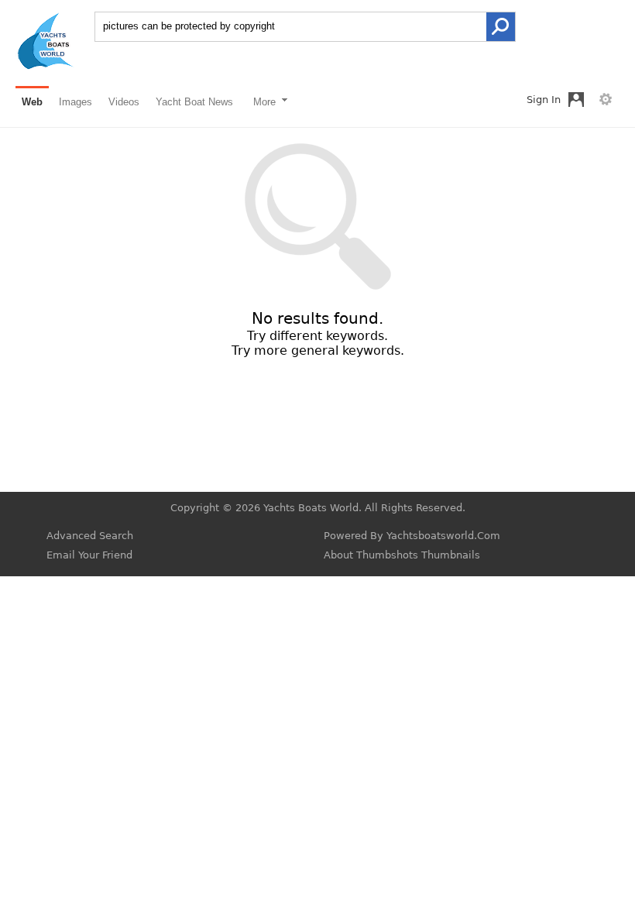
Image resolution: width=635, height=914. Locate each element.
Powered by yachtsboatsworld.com (412, 535)
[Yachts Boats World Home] (45, 67)
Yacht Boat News (194, 102)
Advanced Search (89, 535)
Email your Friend (89, 555)
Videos (123, 102)
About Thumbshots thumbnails (402, 555)
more (266, 102)
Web (32, 102)
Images (75, 102)
